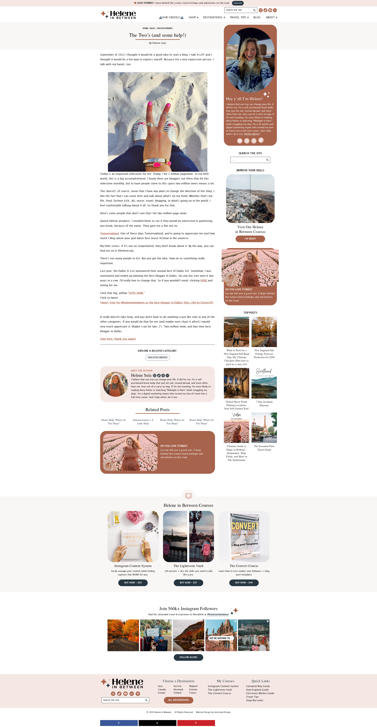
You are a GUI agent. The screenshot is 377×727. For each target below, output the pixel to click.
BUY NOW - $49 (244, 583)
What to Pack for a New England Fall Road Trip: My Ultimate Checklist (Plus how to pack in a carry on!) (236, 357)
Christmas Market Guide (260, 693)
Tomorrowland (109, 233)
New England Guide (257, 690)
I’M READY (250, 239)
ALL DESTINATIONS (178, 700)
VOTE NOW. (136, 293)
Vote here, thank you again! (118, 339)
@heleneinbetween (218, 614)
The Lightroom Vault (189, 565)
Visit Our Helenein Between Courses (250, 229)
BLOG (152, 28)
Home (145, 28)
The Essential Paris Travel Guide (264, 447)
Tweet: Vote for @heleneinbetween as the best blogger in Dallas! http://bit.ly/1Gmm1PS (156, 302)
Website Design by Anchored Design (213, 712)
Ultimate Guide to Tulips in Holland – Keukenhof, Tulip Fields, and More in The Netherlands (236, 453)
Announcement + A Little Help (142, 421)
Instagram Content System (133, 565)
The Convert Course (244, 565)
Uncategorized (157, 357)
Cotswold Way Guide (258, 686)
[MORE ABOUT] (252, 134)
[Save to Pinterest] (196, 723)
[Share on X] (157, 723)
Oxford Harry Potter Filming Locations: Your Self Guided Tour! (236, 405)
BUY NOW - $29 (133, 583)
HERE (204, 280)
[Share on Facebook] (119, 723)
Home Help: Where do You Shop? (113, 421)
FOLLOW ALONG (188, 657)
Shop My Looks (254, 700)
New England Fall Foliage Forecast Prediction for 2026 (264, 353)
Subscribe (238, 3)
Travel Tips (252, 697)
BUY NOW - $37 (188, 583)
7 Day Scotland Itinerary (264, 403)
